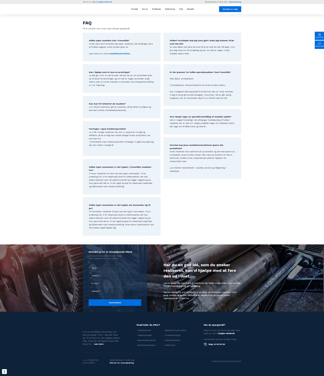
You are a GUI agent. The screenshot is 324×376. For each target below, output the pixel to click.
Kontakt (190, 9)
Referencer (170, 9)
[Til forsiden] (98, 9)
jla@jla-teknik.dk (105, 2)
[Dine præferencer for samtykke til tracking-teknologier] (4, 371)
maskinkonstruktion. (119, 53)
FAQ (181, 9)
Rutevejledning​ (235, 2)
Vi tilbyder (156, 9)
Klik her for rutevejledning (122, 363)
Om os (145, 9)
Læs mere (99, 344)
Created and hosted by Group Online (226, 361)
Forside (134, 9)
